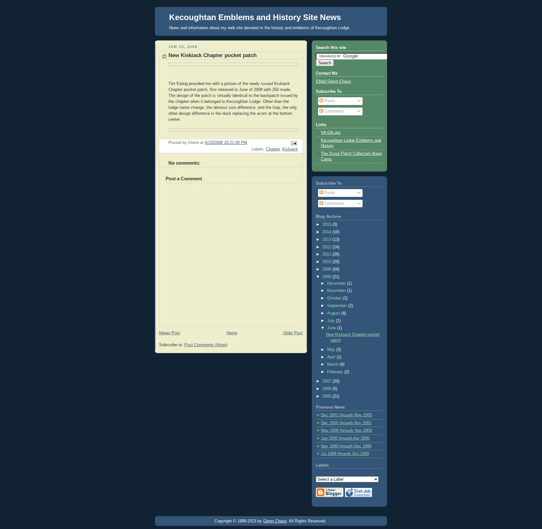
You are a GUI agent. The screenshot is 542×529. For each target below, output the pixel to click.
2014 (327, 232)
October (335, 298)
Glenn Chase (275, 521)
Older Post (293, 333)
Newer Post (169, 333)
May (331, 349)
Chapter (273, 149)
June (332, 328)
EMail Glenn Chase (333, 81)
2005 (327, 396)
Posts (329, 101)
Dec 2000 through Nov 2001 (346, 423)
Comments (333, 111)
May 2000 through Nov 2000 (346, 430)
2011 (327, 254)
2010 (327, 262)
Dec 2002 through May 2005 (346, 415)
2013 (327, 239)
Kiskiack (290, 149)
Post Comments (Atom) (205, 345)
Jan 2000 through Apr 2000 (345, 438)
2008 (327, 277)
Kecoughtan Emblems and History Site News (255, 17)
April (332, 357)
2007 (327, 381)
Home (231, 333)
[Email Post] (293, 142)
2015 (327, 224)
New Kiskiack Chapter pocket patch (212, 55)
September (337, 306)
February (335, 372)
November (337, 290)
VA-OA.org (330, 132)
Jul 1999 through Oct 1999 (345, 454)
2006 (327, 389)
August (334, 313)
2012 (327, 247)
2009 (327, 269)
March (333, 364)
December (337, 283)
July (331, 321)
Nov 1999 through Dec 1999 (346, 446)
